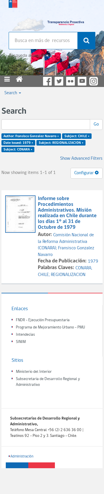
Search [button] (11, 93)
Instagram (93, 81)
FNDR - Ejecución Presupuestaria (43, 320)
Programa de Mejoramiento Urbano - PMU (50, 327)
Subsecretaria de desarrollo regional (13, 14)
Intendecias (25, 335)
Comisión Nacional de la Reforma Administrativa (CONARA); (66, 242)
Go (96, 124)
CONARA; (83, 268)
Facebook (47, 81)
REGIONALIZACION (68, 275)
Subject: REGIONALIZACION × (61, 143)
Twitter (59, 81)
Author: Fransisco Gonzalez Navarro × (31, 136)
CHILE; (44, 275)
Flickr (70, 81)
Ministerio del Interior (34, 372)
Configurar (84, 173)
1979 (93, 261)
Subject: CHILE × (77, 136)
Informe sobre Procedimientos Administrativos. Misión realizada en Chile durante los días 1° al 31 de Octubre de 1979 (67, 213)
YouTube (82, 81)
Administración (22, 456)
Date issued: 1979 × (18, 143)
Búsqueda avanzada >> (30, 55)
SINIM (21, 342)
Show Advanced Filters (81, 158)
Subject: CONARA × (17, 149)
